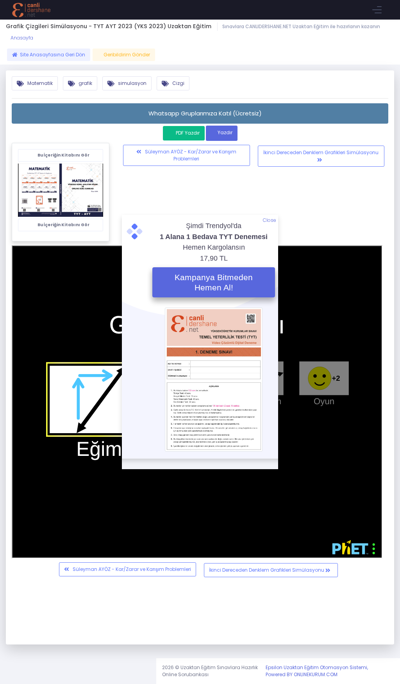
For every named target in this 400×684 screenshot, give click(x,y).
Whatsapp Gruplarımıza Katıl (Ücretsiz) (205, 113)
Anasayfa (21, 37)
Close (269, 220)
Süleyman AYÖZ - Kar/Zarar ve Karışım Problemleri (190, 155)
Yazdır (225, 132)
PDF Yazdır (188, 133)
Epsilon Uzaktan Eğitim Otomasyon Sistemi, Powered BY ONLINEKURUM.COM (317, 671)
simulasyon (131, 83)
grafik (84, 83)
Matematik (39, 83)
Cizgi (177, 83)
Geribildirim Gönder (127, 54)
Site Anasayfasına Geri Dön (52, 54)
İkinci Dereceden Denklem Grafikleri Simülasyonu (321, 152)
